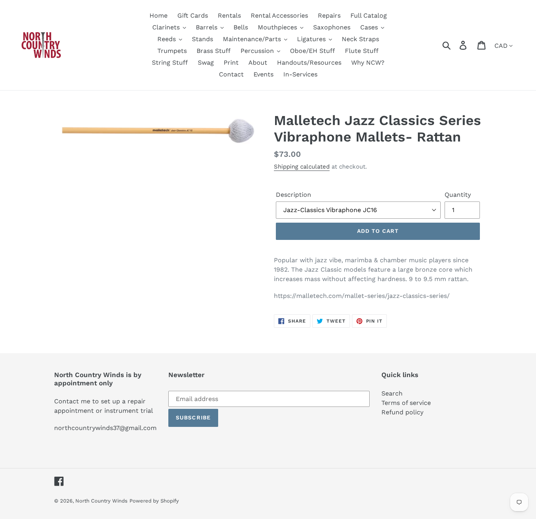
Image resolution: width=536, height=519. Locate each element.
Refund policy (402, 412)
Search (392, 393)
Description (293, 194)
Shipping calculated (302, 166)
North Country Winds (101, 501)
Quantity (458, 194)
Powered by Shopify (154, 501)
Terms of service (406, 402)
